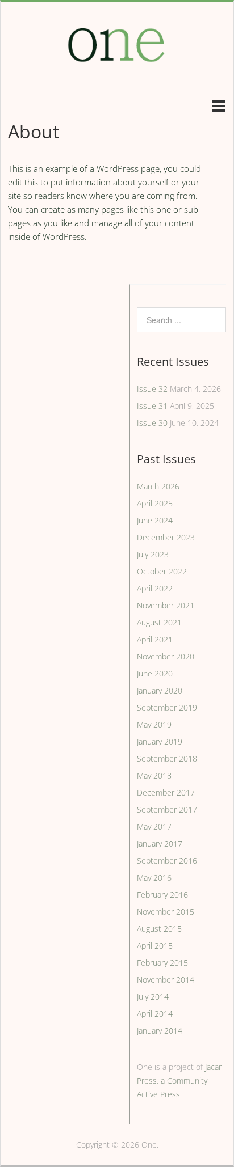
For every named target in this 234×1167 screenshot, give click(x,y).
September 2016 (167, 860)
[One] (117, 68)
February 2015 (162, 962)
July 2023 (153, 554)
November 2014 (165, 979)
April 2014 (155, 1013)
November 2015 (165, 911)
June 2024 (155, 520)
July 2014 (153, 996)
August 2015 (159, 928)
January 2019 (159, 741)
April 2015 (155, 945)
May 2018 (154, 775)
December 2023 (166, 537)
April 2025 (155, 503)
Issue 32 (152, 388)
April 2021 (155, 639)
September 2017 (167, 809)
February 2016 (162, 894)
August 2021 (159, 622)
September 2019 (167, 707)
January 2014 (159, 1030)
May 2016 (154, 877)
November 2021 (165, 605)
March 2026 (158, 486)
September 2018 (167, 758)
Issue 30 (152, 422)
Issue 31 (152, 405)
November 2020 (165, 656)
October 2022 (162, 571)
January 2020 (159, 690)
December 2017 (166, 792)
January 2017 (159, 843)
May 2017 (154, 826)
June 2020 (155, 673)
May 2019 (154, 724)
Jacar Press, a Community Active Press (179, 1081)
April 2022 (155, 588)
